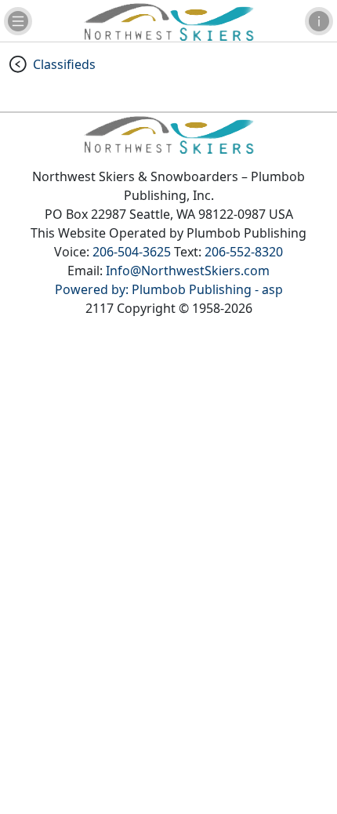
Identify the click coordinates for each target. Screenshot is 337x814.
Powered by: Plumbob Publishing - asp (169, 289)
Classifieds (64, 64)
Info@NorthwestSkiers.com (188, 270)
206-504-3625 (131, 251)
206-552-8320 (244, 251)
